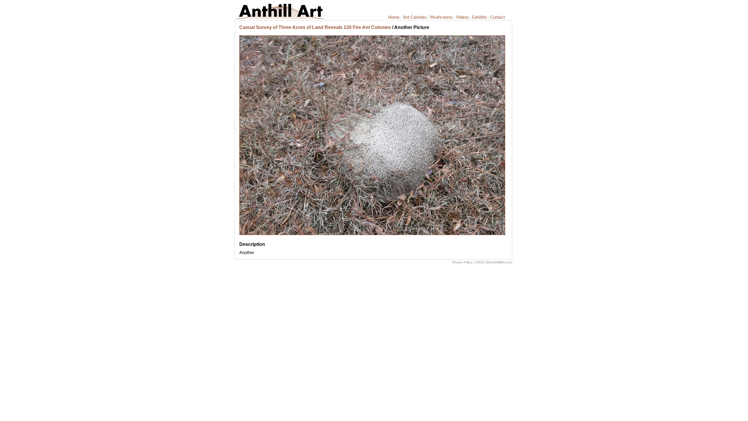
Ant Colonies (415, 17)
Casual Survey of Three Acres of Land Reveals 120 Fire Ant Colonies (315, 27)
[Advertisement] (373, 311)
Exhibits (479, 17)
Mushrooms (441, 17)
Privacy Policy (462, 262)
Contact (497, 17)
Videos (462, 17)
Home (393, 17)
